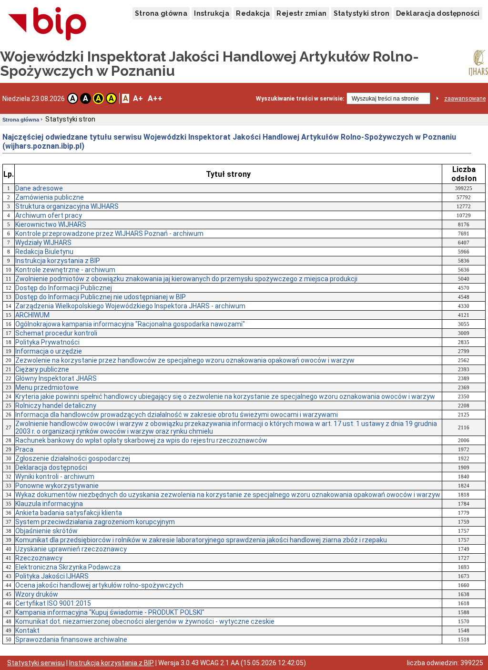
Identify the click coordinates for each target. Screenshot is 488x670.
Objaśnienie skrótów (46, 531)
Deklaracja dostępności (438, 13)
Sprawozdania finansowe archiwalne (71, 639)
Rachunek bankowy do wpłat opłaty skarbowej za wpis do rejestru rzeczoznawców (141, 440)
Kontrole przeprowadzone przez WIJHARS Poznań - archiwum (109, 233)
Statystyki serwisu (36, 663)
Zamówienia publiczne (49, 197)
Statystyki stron (361, 13)
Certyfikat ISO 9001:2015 (53, 603)
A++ (155, 98)
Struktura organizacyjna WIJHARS (67, 206)
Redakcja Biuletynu (44, 251)
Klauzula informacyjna (49, 504)
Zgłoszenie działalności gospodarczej (72, 458)
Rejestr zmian (301, 13)
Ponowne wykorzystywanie (57, 485)
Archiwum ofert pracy (48, 215)
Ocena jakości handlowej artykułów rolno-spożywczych (99, 585)
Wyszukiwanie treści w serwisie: (300, 98)
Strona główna (161, 13)
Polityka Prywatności (47, 342)
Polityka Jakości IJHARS (52, 576)
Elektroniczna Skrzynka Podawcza (68, 567)
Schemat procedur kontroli (56, 333)
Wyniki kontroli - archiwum (54, 476)
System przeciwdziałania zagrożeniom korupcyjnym (95, 522)
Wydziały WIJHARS (43, 242)
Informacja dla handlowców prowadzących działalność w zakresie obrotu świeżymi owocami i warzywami (176, 414)
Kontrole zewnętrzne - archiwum (65, 270)
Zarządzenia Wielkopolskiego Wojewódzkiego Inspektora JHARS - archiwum (130, 306)
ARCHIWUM (32, 315)
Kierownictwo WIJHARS (50, 224)
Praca (24, 449)
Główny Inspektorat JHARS (56, 378)
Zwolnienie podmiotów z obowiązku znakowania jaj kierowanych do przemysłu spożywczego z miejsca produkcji (186, 279)
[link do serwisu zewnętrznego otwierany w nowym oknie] (47, 24)
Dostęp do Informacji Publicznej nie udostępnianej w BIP (100, 297)
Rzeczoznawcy (38, 558)
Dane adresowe (39, 188)
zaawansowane (465, 98)
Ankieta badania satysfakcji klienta (68, 513)
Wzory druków (36, 594)
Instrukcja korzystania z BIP (57, 260)
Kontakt (27, 630)
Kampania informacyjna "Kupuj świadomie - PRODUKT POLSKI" (109, 612)
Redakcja (253, 13)
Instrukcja (211, 13)
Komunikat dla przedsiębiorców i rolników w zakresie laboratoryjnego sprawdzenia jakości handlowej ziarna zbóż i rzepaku (201, 540)
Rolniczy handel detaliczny (55, 405)
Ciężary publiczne (42, 369)
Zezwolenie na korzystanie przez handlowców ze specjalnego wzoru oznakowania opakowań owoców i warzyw (185, 360)
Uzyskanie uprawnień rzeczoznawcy (71, 549)
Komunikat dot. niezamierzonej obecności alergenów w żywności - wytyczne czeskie (144, 621)
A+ (138, 98)
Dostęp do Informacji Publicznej (63, 288)
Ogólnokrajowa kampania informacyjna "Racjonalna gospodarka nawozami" (130, 324)
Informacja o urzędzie (48, 351)
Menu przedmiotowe (47, 387)
